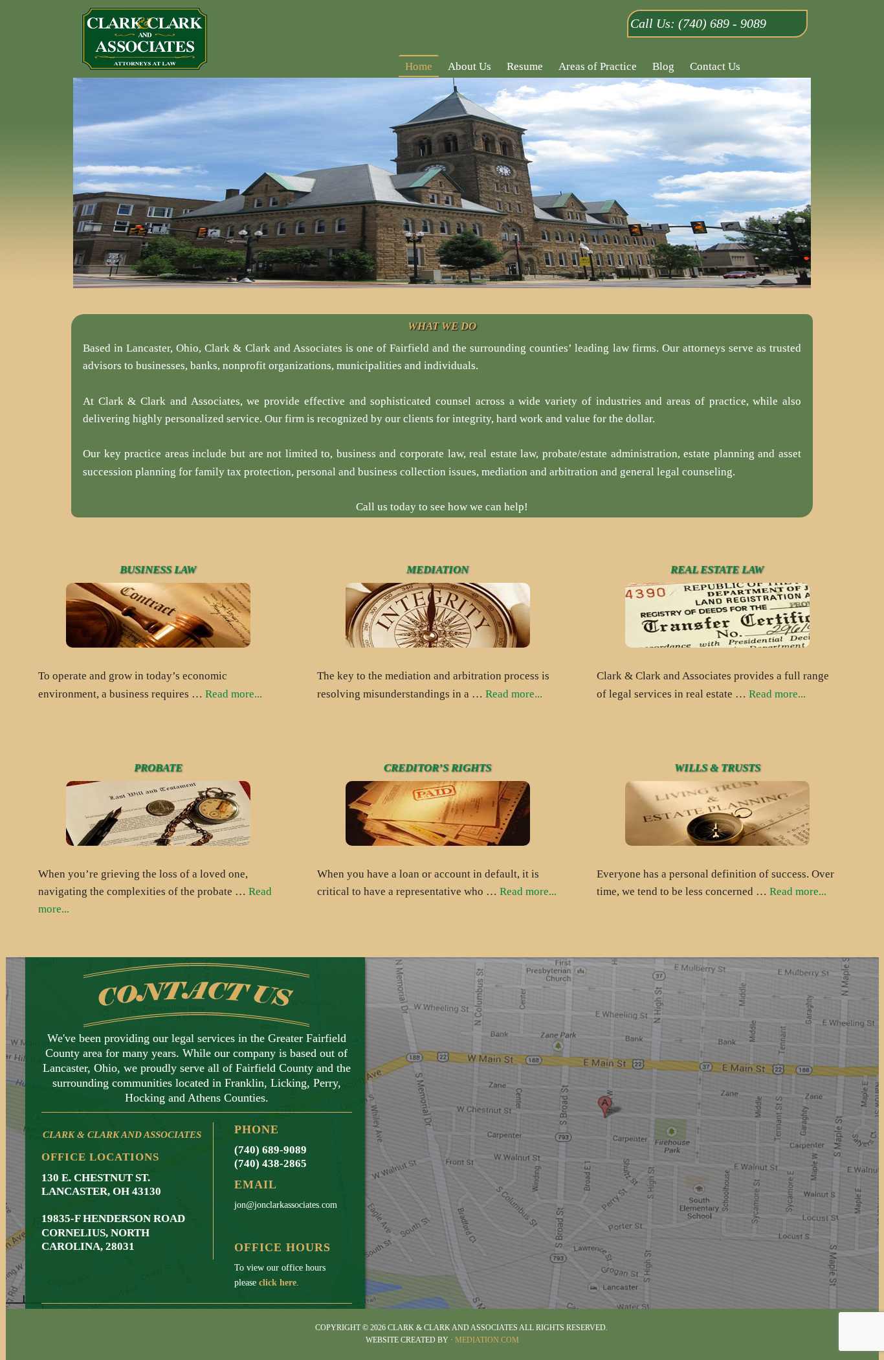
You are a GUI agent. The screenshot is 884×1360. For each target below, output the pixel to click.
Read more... (233, 694)
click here (277, 1282)
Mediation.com (487, 1339)
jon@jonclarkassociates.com (285, 1205)
